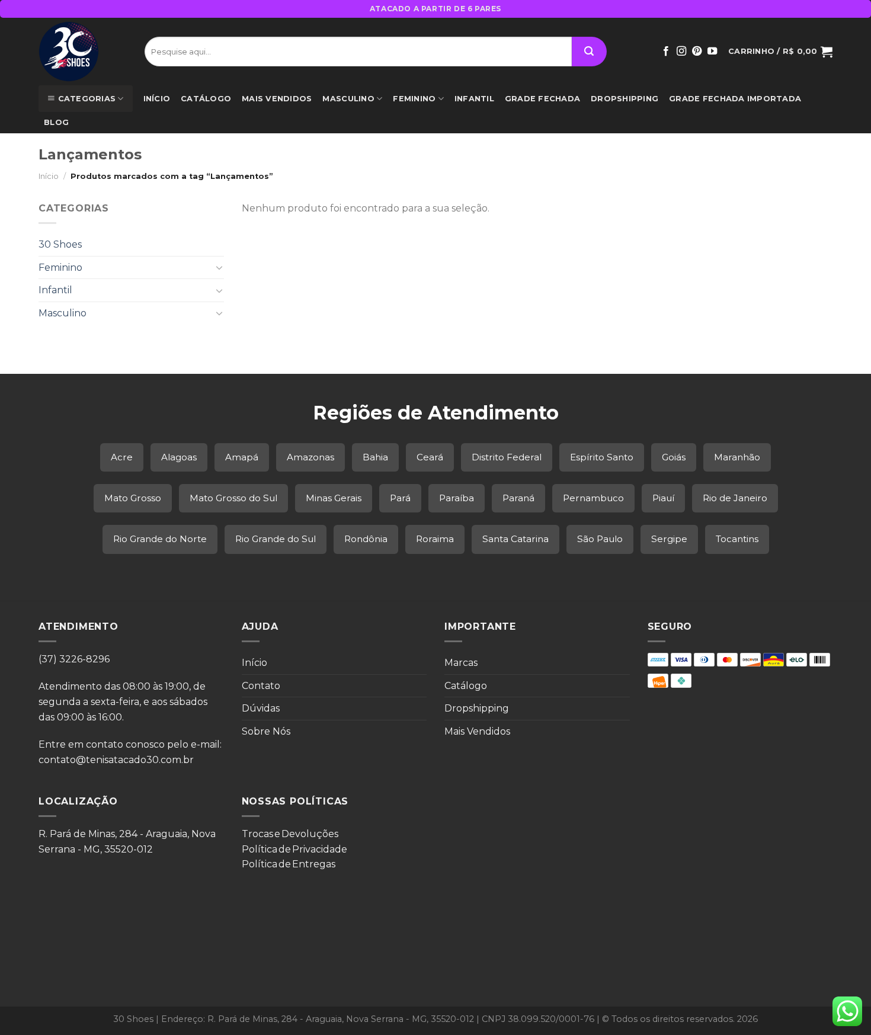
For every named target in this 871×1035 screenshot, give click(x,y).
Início (157, 98)
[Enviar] (589, 51)
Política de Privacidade (294, 849)
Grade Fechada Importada (735, 98)
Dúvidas (261, 708)
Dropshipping (624, 98)
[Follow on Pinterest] (697, 51)
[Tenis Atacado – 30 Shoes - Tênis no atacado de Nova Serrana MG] (83, 51)
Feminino (414, 98)
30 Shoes (60, 244)
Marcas (461, 662)
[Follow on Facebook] (666, 51)
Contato (261, 685)
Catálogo (206, 98)
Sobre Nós (266, 731)
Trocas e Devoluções (290, 833)
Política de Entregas (288, 864)
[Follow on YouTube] (712, 51)
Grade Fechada (542, 98)
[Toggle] (219, 267)
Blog (56, 122)
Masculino (348, 98)
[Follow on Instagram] (681, 51)
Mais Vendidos (277, 98)
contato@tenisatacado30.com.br (116, 759)
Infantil (474, 98)
